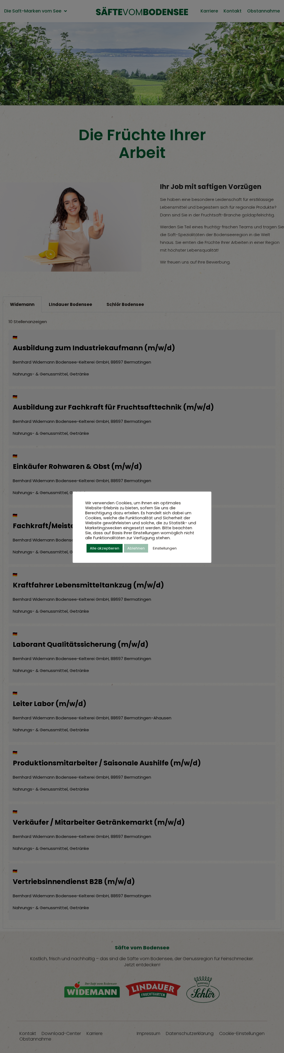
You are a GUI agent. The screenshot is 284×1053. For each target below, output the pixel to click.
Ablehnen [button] (136, 548)
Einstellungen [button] (165, 548)
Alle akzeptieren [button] (104, 548)
